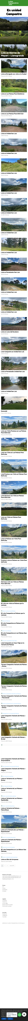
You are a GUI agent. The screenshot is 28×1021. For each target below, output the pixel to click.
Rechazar (10, 1018)
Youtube (4, 916)
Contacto (4, 900)
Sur (3, 886)
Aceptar (4, 1018)
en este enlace (4, 1016)
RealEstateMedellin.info (8, 878)
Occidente (4, 889)
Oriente (4, 891)
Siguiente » (12, 865)
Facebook (4, 914)
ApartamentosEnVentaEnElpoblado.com (11, 876)
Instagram (4, 915)
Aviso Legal (5, 903)
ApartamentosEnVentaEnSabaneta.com (11, 877)
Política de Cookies (6, 906)
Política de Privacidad (7, 904)
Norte (3, 888)
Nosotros (4, 901)
